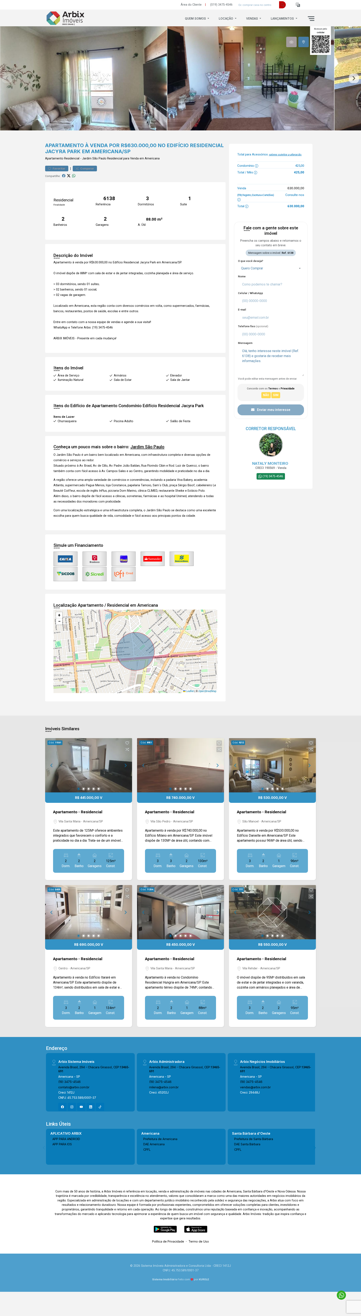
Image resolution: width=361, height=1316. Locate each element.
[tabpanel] (180, 78)
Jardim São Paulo (94, 158)
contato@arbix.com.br (73, 1087)
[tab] (291, 42)
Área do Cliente (191, 4)
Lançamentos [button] (283, 18)
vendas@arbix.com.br (255, 1087)
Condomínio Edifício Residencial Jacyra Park (161, 405)
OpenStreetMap (207, 691)
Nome (242, 276)
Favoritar (58, 168)
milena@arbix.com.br (164, 1087)
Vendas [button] (252, 18)
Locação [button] (226, 18)
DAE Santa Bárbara (247, 1144)
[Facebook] (62, 1107)
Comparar (87, 168)
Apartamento (54, 158)
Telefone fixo (253, 326)
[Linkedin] (90, 1107)
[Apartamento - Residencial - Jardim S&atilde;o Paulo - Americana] (66, 18)
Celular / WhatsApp (250, 293)
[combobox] (271, 268)
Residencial (71, 158)
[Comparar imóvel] (127, 749)
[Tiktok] (100, 1107)
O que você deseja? (250, 261)
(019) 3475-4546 (221, 4)
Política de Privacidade (168, 1241)
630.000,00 (295, 188)
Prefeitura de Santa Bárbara (253, 1139)
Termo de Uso (198, 1241)
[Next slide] (354, 78)
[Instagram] (72, 1107)
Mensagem (245, 343)
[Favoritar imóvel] (127, 743)
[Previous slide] (7, 78)
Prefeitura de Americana (160, 1139)
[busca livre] (282, 4)
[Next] (125, 765)
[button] (298, 5)
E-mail (242, 309)
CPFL (147, 1149)
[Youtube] (81, 1107)
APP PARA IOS (62, 1144)
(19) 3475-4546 (69, 1082)
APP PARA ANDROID (66, 1139)
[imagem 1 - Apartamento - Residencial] (88, 765)
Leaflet (190, 691)
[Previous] (51, 765)
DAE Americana (154, 1144)
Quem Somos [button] (196, 18)
